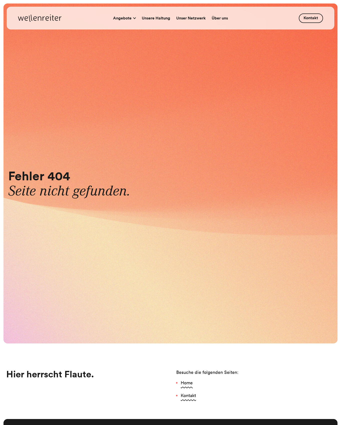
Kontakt (311, 17)
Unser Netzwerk (191, 18)
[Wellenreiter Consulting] (39, 18)
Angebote (122, 18)
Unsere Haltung (156, 18)
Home (187, 383)
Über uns (220, 18)
